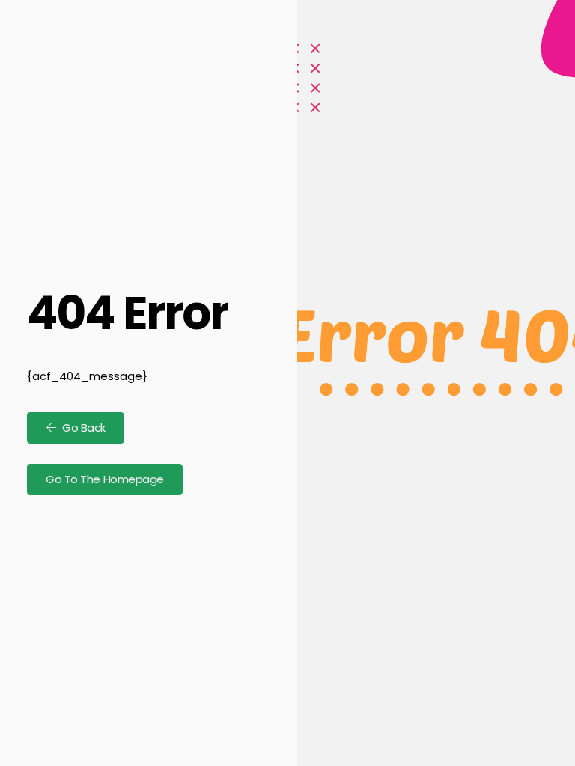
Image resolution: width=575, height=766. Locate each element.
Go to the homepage (105, 479)
